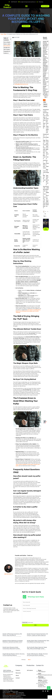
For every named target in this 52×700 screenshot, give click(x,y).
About (17, 675)
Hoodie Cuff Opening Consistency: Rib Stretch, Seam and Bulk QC (45, 45)
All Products (30, 670)
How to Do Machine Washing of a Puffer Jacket (7, 46)
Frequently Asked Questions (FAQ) (7, 51)
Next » (46, 97)
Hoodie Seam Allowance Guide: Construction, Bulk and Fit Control (45, 90)
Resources (18, 673)
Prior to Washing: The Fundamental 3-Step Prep (7, 42)
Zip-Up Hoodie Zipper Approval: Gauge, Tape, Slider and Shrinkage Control (47, 172)
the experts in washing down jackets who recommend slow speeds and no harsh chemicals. (28, 311)
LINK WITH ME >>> (8, 574)
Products (18, 670)
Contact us (6, 53)
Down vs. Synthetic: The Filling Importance (7, 44)
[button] (26, 6)
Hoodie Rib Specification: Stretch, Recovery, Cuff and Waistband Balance (44, 197)
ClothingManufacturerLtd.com (21, 84)
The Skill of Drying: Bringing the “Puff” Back (7, 47)
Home (2, 34)
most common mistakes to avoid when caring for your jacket (28, 465)
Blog (5, 34)
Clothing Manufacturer (10, 694)
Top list (45, 106)
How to (45, 104)
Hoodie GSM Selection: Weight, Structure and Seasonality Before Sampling (47, 196)
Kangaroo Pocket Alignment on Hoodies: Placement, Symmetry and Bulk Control (45, 67)
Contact (18, 678)
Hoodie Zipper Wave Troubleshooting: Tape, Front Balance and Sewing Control (45, 79)
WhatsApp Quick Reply (36, 597)
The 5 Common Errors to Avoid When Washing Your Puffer (7, 49)
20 (45, 214)
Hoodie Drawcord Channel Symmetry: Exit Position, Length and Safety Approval (47, 121)
